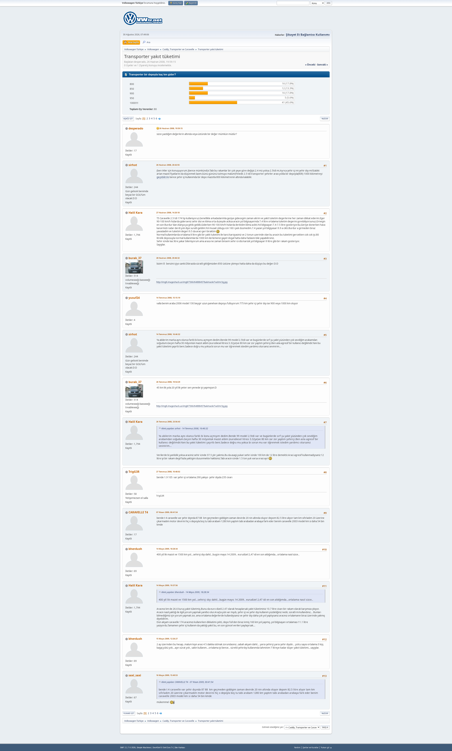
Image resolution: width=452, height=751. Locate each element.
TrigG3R (134, 472)
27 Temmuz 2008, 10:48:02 (168, 471)
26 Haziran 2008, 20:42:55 (168, 165)
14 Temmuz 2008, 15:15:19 (168, 297)
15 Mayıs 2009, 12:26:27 (167, 638)
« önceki (310, 64)
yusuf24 (134, 298)
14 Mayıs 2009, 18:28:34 (167, 548)
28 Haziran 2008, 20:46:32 (168, 258)
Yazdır (325, 118)
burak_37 (135, 258)
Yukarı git (128, 713)
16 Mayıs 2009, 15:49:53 (167, 675)
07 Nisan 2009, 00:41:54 (167, 512)
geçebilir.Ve (163, 177)
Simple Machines (144, 747)
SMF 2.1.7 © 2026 (128, 747)
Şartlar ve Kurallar (311, 747)
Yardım (297, 747)
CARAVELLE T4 (138, 512)
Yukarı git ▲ (326, 747)
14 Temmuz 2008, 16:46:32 (168, 334)
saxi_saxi (135, 675)
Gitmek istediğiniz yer (272, 727)
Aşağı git (128, 118)
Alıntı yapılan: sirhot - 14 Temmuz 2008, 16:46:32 (184, 428)
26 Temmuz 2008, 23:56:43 (168, 421)
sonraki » (322, 64)
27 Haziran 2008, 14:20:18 (168, 212)
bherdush (135, 549)
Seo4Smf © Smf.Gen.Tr (163, 747)
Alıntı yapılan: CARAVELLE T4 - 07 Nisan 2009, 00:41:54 (187, 682)
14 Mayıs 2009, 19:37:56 (167, 585)
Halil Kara (135, 213)
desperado (136, 128)
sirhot (133, 165)
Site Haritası (180, 747)
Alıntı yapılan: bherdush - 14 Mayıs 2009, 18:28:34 (185, 592)
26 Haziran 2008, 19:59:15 (171, 128)
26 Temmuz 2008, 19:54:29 (168, 382)
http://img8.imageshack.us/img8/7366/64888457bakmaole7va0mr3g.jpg (191, 282)
